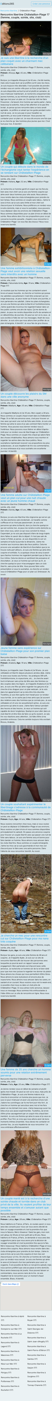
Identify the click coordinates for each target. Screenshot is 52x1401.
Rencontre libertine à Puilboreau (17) (10, 1379)
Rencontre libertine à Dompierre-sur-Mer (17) (11, 1327)
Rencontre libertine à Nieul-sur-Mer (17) (10, 1362)
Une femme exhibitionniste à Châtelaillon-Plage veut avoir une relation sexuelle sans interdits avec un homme (26, 271)
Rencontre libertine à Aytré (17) (12, 1318)
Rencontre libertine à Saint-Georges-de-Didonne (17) (36, 1329)
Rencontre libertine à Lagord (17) (10, 1344)
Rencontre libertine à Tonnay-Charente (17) (36, 1383)
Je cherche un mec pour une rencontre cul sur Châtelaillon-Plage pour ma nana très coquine (24, 938)
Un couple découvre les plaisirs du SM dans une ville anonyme (23, 395)
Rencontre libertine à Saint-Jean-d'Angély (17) (37, 1339)
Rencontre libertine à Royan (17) (36, 1318)
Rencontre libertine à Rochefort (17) (10, 1388)
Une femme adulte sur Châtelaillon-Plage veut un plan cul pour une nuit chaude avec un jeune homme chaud (25, 497)
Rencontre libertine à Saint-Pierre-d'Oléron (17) (38, 1348)
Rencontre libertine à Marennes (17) (10, 1353)
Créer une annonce (41, 4)
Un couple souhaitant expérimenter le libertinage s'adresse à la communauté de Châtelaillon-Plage (26, 807)
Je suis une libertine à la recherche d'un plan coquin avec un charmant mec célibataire (24, 60)
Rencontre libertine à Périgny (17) (10, 1371)
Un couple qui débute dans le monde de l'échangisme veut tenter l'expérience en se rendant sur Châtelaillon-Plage (25, 169)
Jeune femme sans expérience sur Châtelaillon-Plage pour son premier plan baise (25, 651)
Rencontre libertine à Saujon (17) (36, 1366)
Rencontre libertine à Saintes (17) (36, 1357)
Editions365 (7, 3)
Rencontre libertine (8, 10)
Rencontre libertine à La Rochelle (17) (11, 1336)
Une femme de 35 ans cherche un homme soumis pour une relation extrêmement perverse (26, 1072)
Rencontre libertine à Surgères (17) (36, 1374)
